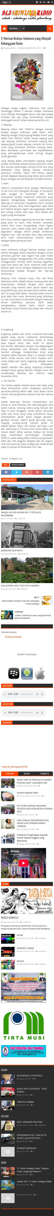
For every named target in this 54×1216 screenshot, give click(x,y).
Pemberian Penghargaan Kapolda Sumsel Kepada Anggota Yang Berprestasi (32, 838)
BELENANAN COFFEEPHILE (30, 1075)
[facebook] (37, 2)
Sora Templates (22, 1212)
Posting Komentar (13, 637)
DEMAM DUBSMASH (26, 1148)
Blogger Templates (40, 1212)
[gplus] (44, 2)
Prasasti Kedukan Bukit (27, 793)
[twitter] (40, 2)
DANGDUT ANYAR (25, 948)
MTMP (20, 935)
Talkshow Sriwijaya (25, 1102)
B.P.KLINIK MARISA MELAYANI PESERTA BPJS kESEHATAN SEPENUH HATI (35, 808)
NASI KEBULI (9, 917)
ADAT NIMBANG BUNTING (29, 1122)
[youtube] (48, 2)
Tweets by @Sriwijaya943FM (14, 767)
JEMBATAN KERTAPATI (12, 550)
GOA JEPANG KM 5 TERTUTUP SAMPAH (20, 585)
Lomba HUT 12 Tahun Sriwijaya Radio (34, 1181)
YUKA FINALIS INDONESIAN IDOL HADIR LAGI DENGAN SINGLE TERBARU (33, 823)
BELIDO (20, 961)
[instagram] (52, 2)
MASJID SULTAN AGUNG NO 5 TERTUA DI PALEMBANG (21, 514)
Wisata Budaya (18, 465)
